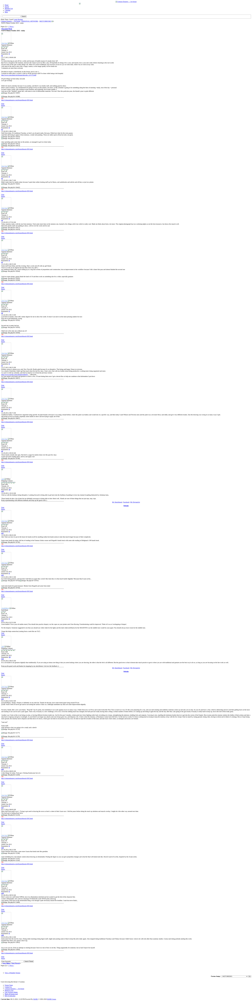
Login (15, 19)
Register (20, 19)
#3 (2, 178)
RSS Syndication (10, 996)
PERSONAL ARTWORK (29, 21)
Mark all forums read (11, 994)
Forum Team (9, 985)
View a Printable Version (12, 973)
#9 (2, 451)
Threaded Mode (6, 29)
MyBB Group (51, 999)
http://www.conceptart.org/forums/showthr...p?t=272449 (18, 75)
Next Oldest (6, 963)
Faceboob (126, 502)
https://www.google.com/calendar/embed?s (14, 374)
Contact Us (8, 987)
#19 (2, 893)
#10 (2, 491)
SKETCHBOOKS (45, 21)
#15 (2, 699)
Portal (6, 5)
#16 (2, 769)
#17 (2, 808)
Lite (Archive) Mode (11, 992)
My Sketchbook (117, 502)
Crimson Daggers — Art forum (10, 21)
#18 (2, 848)
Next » (12, 26)
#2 (2, 129)
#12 (2, 575)
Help (6, 12)
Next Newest (15, 963)
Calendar (7, 10)
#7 (2, 366)
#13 (2, 621)
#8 (2, 411)
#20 (2, 935)
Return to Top (9, 990)
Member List (9, 8)
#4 (2, 220)
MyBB (35, 999)
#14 (2, 659)
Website (126, 506)
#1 (2, 56)
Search (7, 7)
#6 (2, 313)
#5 (2, 262)
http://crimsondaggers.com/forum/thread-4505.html (17, 100)
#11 (2, 533)
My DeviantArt (135, 502)
